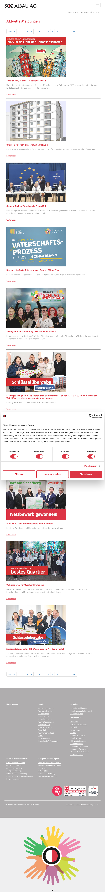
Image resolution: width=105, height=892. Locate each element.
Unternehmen (75, 718)
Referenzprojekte (77, 735)
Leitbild (73, 727)
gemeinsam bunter (14, 771)
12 (68, 31)
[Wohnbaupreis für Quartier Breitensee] (53, 561)
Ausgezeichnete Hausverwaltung (19, 776)
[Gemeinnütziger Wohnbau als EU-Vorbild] (53, 182)
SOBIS (40, 735)
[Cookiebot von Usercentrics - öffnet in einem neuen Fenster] (91, 416)
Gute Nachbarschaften (15, 763)
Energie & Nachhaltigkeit (48, 758)
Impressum (70, 804)
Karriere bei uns (76, 754)
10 (57, 31)
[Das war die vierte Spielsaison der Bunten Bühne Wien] (53, 246)
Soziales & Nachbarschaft (17, 758)
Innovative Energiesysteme (49, 763)
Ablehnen (19, 474)
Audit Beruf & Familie (79, 746)
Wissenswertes (76, 714)
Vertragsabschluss (45, 711)
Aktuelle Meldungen (91, 12)
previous (11, 31)
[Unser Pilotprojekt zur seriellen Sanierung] (53, 121)
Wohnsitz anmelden (46, 722)
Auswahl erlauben (52, 474)
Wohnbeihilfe (43, 716)
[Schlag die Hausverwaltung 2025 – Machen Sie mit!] (53, 308)
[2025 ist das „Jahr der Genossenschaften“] (53, 57)
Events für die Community (16, 773)
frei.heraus (42, 768)
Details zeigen (90, 466)
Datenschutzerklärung (84, 804)
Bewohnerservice (13, 779)
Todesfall (42, 730)
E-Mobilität (43, 771)
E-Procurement (76, 743)
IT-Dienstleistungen (78, 741)
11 (62, 31)
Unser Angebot (12, 704)
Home (70, 12)
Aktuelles (78, 12)
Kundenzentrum (76, 738)
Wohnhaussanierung (46, 773)
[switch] (39, 456)
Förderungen (43, 714)
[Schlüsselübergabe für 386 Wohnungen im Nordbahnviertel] (53, 625)
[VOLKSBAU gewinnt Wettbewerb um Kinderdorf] (53, 500)
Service (41, 704)
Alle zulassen (86, 474)
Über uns (74, 722)
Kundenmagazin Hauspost (81, 711)
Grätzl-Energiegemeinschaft (50, 765)
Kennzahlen (75, 730)
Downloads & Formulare (48, 741)
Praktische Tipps (45, 727)
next (74, 31)
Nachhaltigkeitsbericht (79, 752)
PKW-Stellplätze (45, 719)
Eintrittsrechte (44, 725)
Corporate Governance (79, 749)
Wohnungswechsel (46, 733)
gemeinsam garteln (14, 768)
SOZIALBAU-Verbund (78, 724)
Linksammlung (44, 738)
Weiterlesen (11, 94)
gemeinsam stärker (46, 708)
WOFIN (73, 732)
